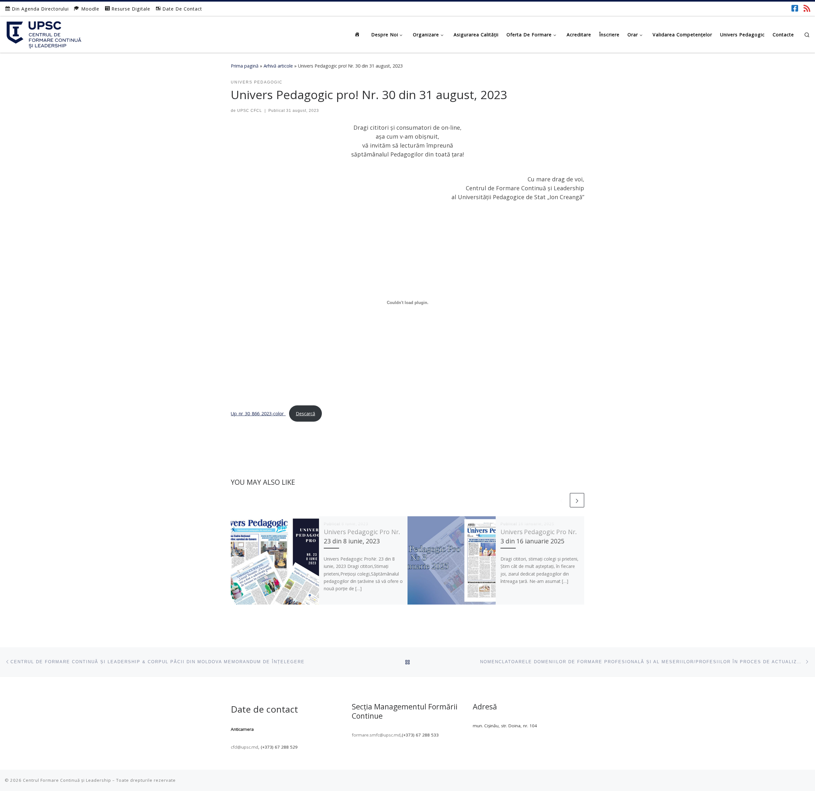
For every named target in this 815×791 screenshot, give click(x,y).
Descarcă (305, 413)
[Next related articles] (577, 500)
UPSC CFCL (249, 110)
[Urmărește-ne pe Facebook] (794, 8)
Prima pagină (245, 66)
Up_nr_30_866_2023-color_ (258, 413)
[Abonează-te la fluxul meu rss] (807, 8)
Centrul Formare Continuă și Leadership (67, 780)
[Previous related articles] (561, 500)
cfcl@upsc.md (244, 747)
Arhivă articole (278, 66)
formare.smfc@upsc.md (376, 735)
